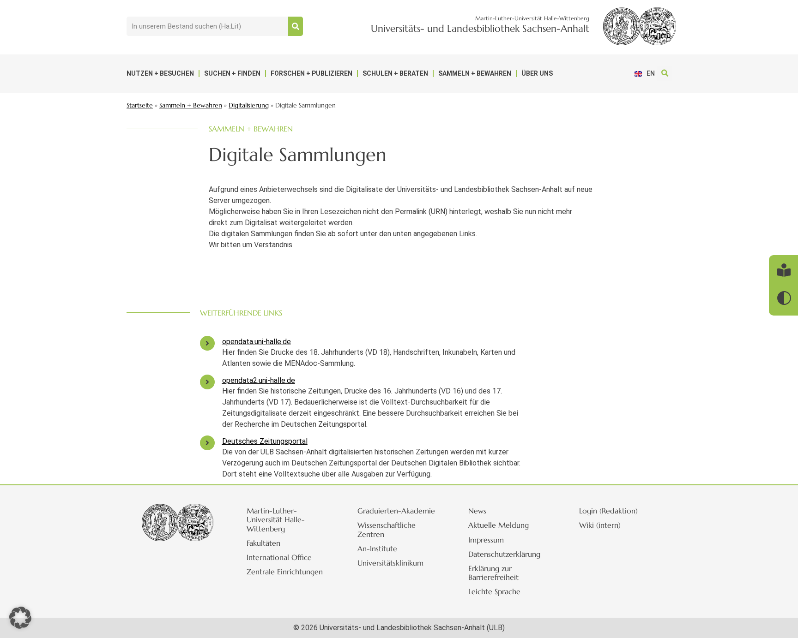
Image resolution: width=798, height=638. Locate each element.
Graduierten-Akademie (396, 510)
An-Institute (377, 548)
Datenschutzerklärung (504, 554)
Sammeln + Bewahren (474, 73)
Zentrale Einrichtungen (285, 571)
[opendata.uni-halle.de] (207, 343)
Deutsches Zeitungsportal (265, 441)
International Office (279, 557)
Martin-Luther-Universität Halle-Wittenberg (276, 519)
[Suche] (295, 26)
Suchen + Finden (232, 73)
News (477, 510)
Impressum (486, 539)
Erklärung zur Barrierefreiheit (493, 573)
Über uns (537, 73)
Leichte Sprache (494, 591)
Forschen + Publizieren (311, 73)
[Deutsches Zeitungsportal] (207, 443)
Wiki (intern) (600, 525)
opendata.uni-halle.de (256, 341)
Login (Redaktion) (608, 510)
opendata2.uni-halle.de (258, 380)
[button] (664, 73)
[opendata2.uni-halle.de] (207, 382)
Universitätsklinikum (390, 562)
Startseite (140, 105)
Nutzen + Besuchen (160, 73)
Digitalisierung (249, 105)
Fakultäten (263, 543)
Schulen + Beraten (395, 73)
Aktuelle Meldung (498, 525)
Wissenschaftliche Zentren (386, 529)
